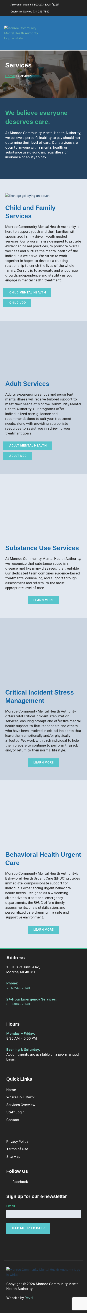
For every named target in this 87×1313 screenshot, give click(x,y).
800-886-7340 (18, 1004)
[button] (80, 33)
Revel (29, 1298)
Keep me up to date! (28, 1228)
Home (10, 76)
